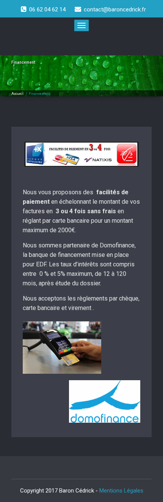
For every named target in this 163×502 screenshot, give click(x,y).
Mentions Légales (121, 490)
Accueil (17, 94)
